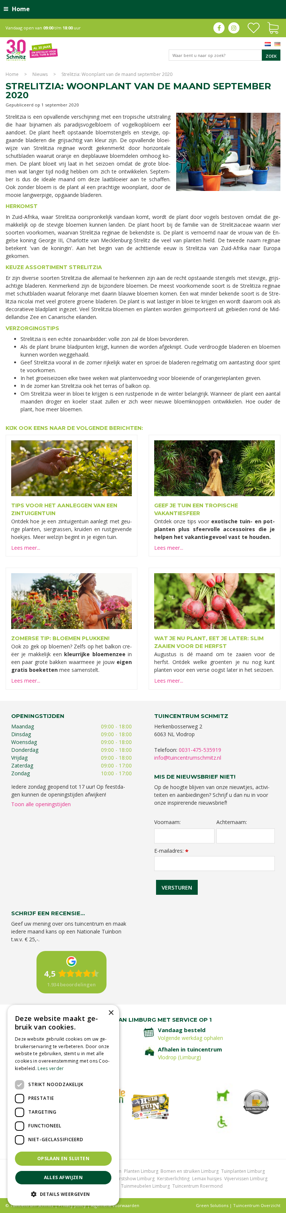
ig (233, 27)
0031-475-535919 (200, 749)
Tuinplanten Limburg (243, 1171)
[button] (63, 1194)
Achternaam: (231, 822)
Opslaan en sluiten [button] (63, 1158)
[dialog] (63, 1105)
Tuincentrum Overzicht (256, 1205)
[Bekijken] (273, 27)
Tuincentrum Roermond (197, 1186)
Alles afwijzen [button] (63, 1177)
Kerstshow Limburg (134, 1178)
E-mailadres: (171, 850)
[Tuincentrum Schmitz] (32, 49)
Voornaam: (167, 822)
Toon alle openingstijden (41, 804)
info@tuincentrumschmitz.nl (187, 757)
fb (219, 27)
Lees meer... (25, 548)
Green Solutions (212, 1205)
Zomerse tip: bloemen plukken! (60, 638)
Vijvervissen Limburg (245, 1178)
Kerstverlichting (173, 1178)
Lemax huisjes (207, 1178)
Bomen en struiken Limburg (190, 1171)
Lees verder (51, 1068)
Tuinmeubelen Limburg (145, 1186)
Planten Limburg (141, 1171)
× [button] (111, 1013)
